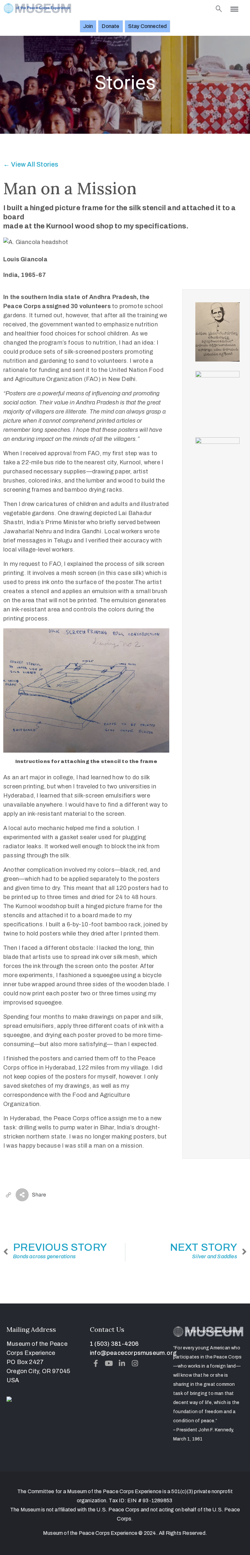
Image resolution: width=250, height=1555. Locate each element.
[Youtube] (109, 1363)
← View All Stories (31, 164)
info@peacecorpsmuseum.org (133, 1353)
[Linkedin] (122, 1363)
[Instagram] (135, 1363)
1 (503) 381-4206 (114, 1344)
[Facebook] (96, 1363)
